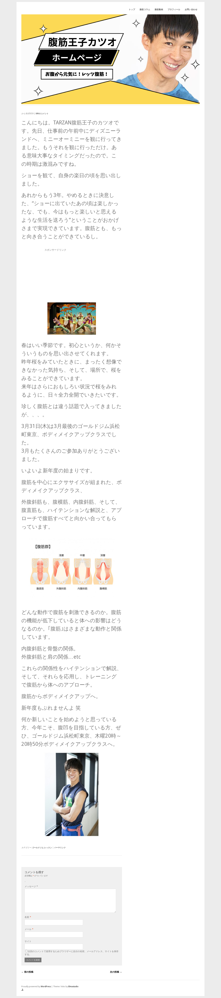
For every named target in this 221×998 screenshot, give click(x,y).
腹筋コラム (145, 9)
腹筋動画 (159, 9)
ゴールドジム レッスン (42, 847)
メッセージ (31, 886)
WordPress (46, 986)
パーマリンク (60, 847)
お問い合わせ (191, 9)
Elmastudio (73, 986)
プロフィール (174, 9)
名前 (28, 917)
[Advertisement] (71, 275)
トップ (132, 9)
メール (29, 929)
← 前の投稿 (27, 972)
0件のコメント (42, 113)
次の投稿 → (116, 972)
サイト (28, 941)
